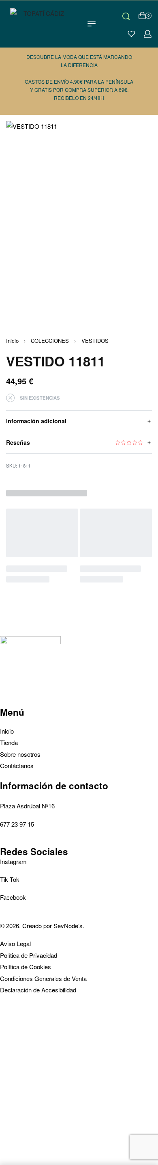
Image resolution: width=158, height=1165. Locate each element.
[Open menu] (91, 23)
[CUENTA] (147, 34)
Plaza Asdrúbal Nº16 (27, 805)
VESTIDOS (95, 340)
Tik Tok (9, 879)
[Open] (131, 34)
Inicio (12, 340)
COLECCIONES (50, 340)
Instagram (13, 861)
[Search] (126, 15)
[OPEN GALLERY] (79, 218)
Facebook (13, 897)
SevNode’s (68, 925)
